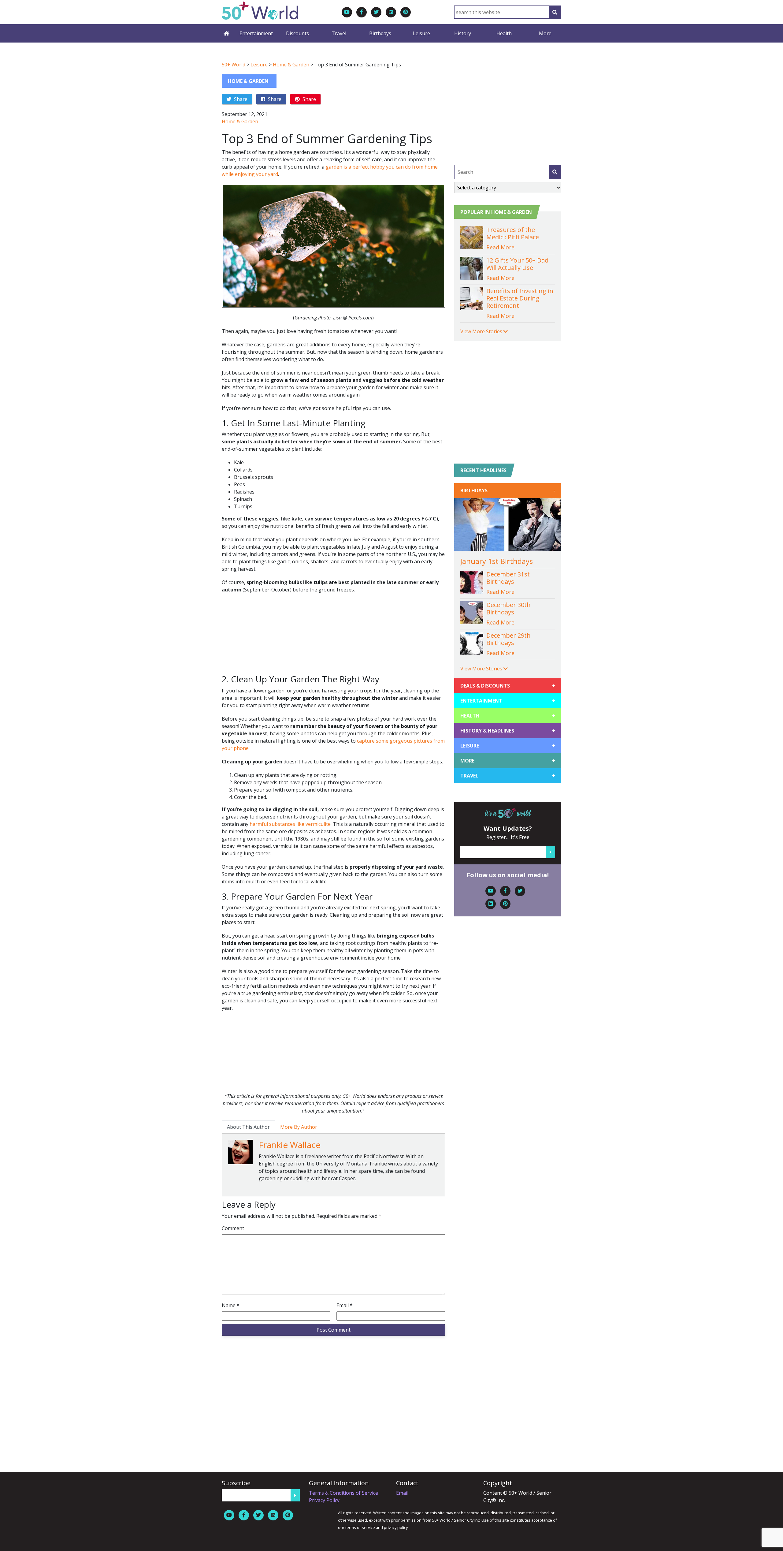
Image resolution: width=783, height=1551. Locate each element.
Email (344, 1305)
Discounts (297, 33)
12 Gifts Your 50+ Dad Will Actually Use (517, 264)
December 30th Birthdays (508, 608)
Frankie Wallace (290, 1144)
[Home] (226, 33)
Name (230, 1305)
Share (240, 99)
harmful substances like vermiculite (290, 824)
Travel (339, 33)
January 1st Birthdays (496, 561)
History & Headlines (507, 730)
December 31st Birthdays (508, 578)
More (545, 33)
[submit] (555, 172)
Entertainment (256, 33)
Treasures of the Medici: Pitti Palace (512, 233)
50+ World (233, 64)
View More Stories (481, 331)
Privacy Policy (324, 1500)
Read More (500, 247)
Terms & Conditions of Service (343, 1492)
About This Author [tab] (248, 1127)
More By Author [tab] (298, 1127)
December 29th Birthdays (508, 639)
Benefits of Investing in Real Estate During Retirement (519, 298)
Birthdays (380, 33)
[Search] (555, 12)
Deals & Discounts (507, 685)
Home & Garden (291, 64)
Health (504, 33)
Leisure (421, 33)
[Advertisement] (333, 636)
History (462, 33)
